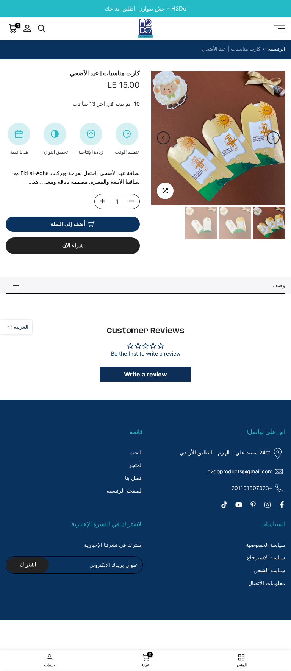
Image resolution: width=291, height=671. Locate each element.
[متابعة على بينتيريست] (253, 504)
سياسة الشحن (269, 570)
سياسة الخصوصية (265, 544)
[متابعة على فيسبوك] (281, 504)
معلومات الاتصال (266, 583)
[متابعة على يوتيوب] (238, 504)
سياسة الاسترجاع (266, 557)
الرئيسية (276, 49)
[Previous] (273, 137)
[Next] (163, 137)
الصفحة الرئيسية (124, 490)
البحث (136, 452)
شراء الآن (73, 245)
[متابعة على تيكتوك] (224, 504)
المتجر (136, 465)
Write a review (145, 374)
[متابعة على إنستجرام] (267, 504)
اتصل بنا (134, 477)
